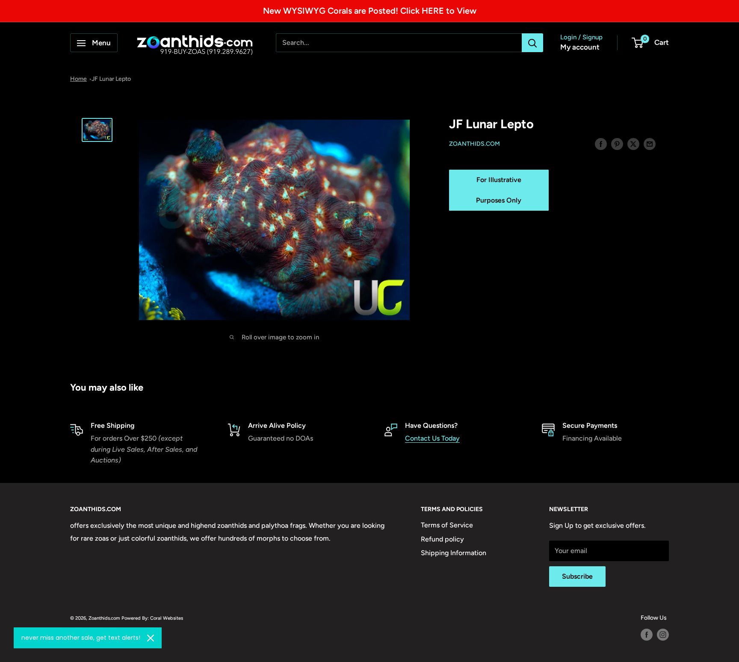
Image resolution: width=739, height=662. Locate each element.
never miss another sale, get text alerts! (80, 637)
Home (78, 78)
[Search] (532, 43)
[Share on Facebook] (601, 143)
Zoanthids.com (474, 144)
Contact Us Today (432, 438)
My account (580, 47)
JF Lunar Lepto (111, 78)
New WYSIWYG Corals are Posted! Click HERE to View (369, 11)
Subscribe (577, 576)
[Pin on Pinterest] (617, 143)
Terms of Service (447, 525)
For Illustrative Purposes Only (498, 190)
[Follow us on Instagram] (663, 635)
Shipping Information (453, 553)
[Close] (150, 638)
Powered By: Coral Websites (152, 618)
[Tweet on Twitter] (633, 143)
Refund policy (442, 539)
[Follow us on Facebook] (647, 635)
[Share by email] (650, 143)
